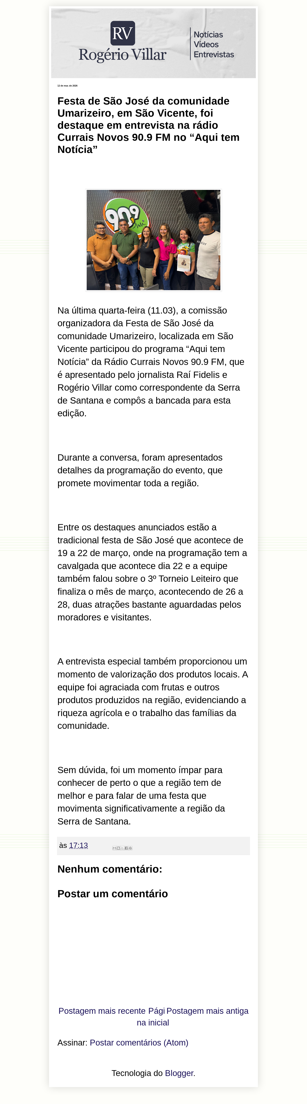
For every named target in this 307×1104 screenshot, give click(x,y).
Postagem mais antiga (207, 1010)
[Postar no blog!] (118, 848)
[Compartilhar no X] (122, 848)
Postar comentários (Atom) (139, 1042)
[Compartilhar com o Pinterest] (130, 848)
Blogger (179, 1073)
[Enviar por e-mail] (114, 848)
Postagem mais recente (102, 1010)
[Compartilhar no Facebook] (126, 848)
